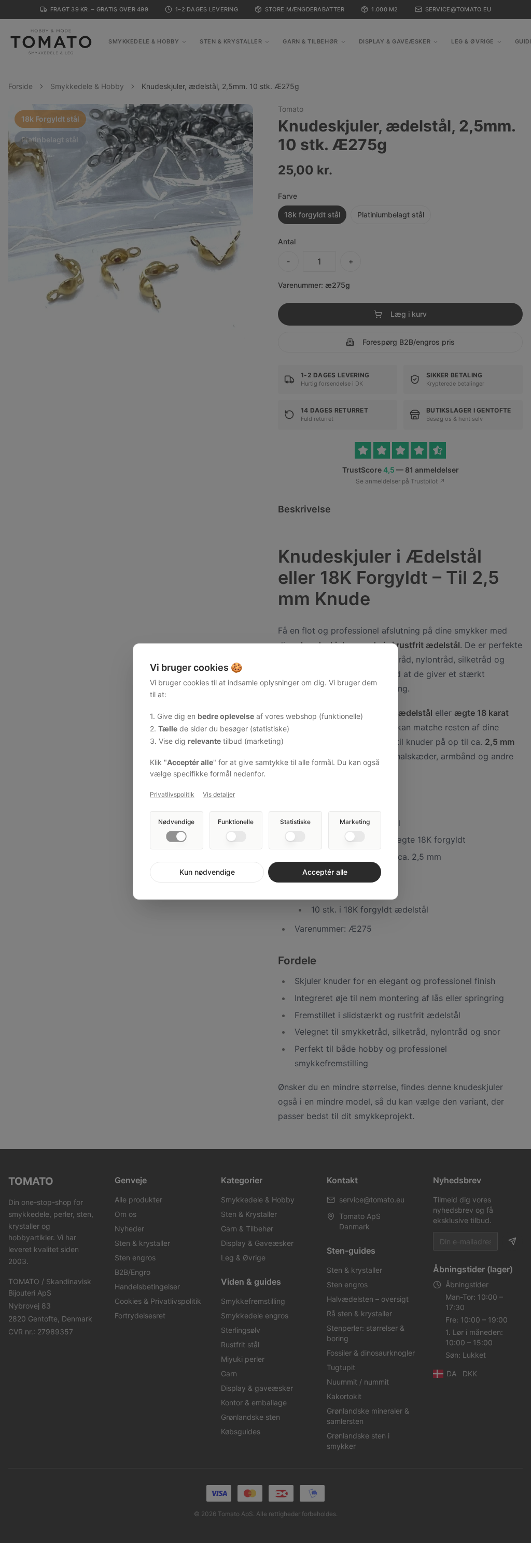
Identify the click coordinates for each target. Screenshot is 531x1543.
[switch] (176, 836)
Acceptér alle (324, 872)
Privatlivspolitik (172, 794)
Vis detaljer (219, 794)
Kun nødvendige (207, 872)
